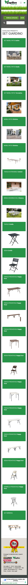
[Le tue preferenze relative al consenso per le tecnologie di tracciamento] (25, 582)
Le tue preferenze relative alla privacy (15, 579)
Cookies (9, 571)
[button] (11, 17)
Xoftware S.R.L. (14, 569)
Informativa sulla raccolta (9, 583)
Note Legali (14, 571)
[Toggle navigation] (21, 2)
